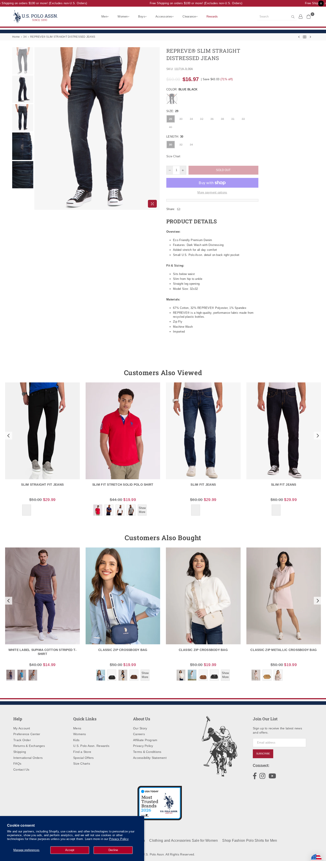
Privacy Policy (119, 839)
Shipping (19, 752)
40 (170, 127)
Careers (139, 734)
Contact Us (21, 769)
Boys (141, 16)
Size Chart (173, 156)
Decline (113, 850)
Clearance (189, 16)
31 (233, 119)
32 (201, 119)
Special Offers (83, 758)
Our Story (140, 728)
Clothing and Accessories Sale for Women (183, 840)
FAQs (17, 763)
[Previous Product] (299, 37)
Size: (172, 111)
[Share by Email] (178, 209)
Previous (38, 128)
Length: (174, 136)
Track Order (22, 740)
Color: (181, 89)
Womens (79, 734)
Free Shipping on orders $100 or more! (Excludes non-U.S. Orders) (189, 3)
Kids (76, 740)
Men (104, 16)
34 (25, 36)
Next (156, 128)
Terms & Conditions (147, 752)
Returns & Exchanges (29, 746)
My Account (21, 728)
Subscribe (263, 753)
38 (222, 119)
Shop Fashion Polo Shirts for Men (249, 840)
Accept (69, 850)
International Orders (28, 758)
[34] (305, 37)
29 (170, 119)
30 (181, 119)
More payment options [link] (212, 192)
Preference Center (26, 734)
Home (16, 36)
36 (212, 119)
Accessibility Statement (150, 758)
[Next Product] (310, 37)
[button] (8, 435)
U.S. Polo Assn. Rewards (91, 746)
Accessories (163, 16)
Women (123, 16)
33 (243, 119)
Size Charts (81, 763)
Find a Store (82, 752)
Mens (77, 728)
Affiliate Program (145, 740)
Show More (142, 510)
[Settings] (301, 16)
